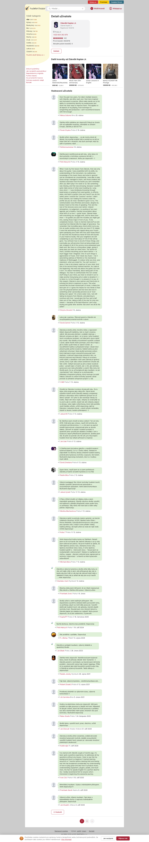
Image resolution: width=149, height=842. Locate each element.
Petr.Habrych (62, 627)
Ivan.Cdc (63, 777)
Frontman (103, 2)
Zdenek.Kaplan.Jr (66, 25)
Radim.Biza (64, 475)
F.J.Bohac (64, 638)
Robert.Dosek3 (66, 684)
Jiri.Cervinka (65, 697)
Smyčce (30, 34)
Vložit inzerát (99, 8)
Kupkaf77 (64, 617)
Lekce (29, 49)
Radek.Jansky (65, 674)
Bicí (29, 28)
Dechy (30, 37)
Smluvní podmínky (32, 69)
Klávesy (30, 31)
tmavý (84, 831)
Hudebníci (31, 46)
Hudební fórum (116, 2)
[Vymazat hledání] (83, 9)
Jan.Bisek (60, 651)
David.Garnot (65, 323)
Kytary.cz (93, 2)
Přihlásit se (117, 9)
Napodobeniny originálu (34, 73)
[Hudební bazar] (35, 8)
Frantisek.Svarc (66, 594)
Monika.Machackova (68, 511)
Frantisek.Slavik (66, 790)
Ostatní (30, 51)
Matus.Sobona (65, 115)
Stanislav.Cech (62, 581)
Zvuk (30, 40)
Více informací (66, 839)
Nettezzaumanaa (66, 147)
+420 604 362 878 (60, 35)
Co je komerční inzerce (34, 78)
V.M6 (62, 382)
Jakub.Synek (65, 492)
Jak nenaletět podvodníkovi (36, 71)
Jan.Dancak (64, 729)
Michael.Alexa (65, 562)
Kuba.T (63, 532)
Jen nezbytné (108, 838)
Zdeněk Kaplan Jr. (68, 23)
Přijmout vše (123, 838)
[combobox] (66, 8)
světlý (79, 831)
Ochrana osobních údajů (35, 80)
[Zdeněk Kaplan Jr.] (56, 25)
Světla (30, 43)
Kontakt (29, 82)
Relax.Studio (65, 716)
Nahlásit (56, 51)
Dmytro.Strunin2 (66, 310)
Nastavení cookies (61, 831)
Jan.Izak (63, 441)
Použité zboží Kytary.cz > (35, 55)
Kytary (30, 22)
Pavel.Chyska (65, 130)
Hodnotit (58, 812)
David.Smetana (66, 462)
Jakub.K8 (64, 414)
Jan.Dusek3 (64, 805)
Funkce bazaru (31, 76)
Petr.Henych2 (65, 162)
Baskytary (31, 25)
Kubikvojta (64, 746)
